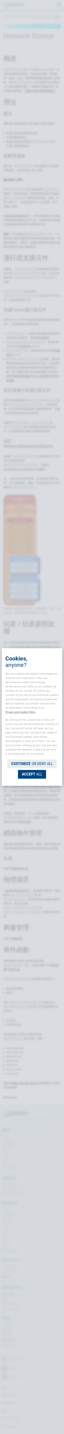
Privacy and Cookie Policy (20, 712)
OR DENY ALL (32, 763)
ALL (32, 774)
